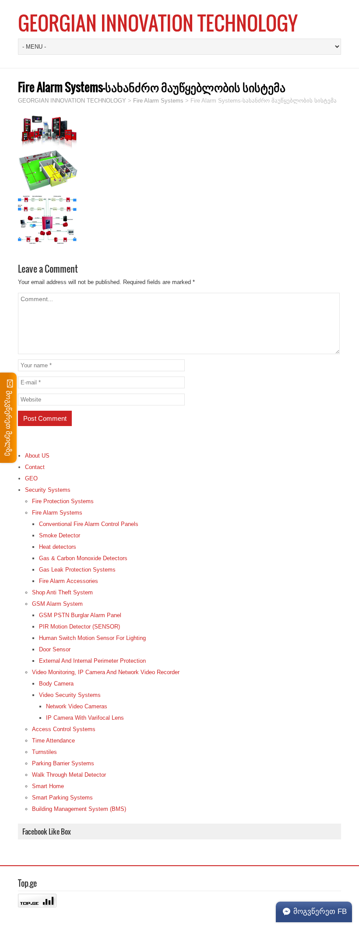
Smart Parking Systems (62, 797)
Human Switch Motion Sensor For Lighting (92, 638)
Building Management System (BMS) (79, 809)
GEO (31, 478)
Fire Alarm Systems (57, 512)
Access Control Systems (63, 729)
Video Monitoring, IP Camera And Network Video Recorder (106, 672)
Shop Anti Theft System (62, 592)
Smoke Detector (59, 535)
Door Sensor (54, 649)
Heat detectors (57, 547)
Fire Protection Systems (63, 501)
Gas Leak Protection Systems (77, 569)
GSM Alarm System (57, 604)
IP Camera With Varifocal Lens (85, 717)
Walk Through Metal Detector (69, 774)
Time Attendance (53, 740)
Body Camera (56, 683)
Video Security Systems (70, 695)
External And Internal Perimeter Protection (92, 660)
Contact (35, 467)
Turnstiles (44, 752)
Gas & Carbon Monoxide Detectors (83, 558)
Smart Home (48, 786)
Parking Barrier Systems (63, 763)
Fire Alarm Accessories (68, 581)
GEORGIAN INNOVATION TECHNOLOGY (158, 22)
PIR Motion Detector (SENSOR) (79, 626)
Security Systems (47, 490)
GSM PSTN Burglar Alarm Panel (80, 615)
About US (37, 455)
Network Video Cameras (76, 706)
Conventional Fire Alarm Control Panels (88, 524)
